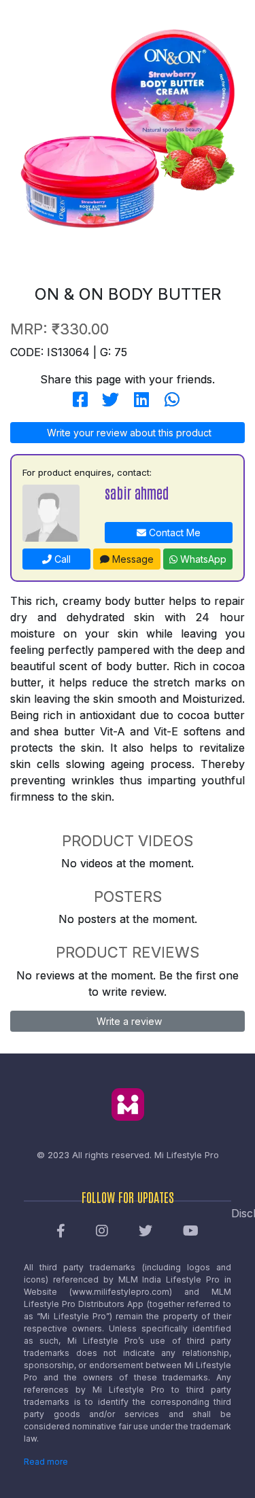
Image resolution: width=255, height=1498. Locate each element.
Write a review (128, 1021)
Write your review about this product (127, 432)
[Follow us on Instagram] (102, 1231)
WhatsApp (201, 559)
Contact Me (173, 532)
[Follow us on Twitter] (145, 1231)
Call (61, 559)
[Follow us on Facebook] (61, 1231)
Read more (46, 1462)
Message (131, 559)
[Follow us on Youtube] (190, 1231)
